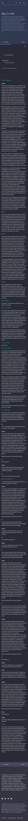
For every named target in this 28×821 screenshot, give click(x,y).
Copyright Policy (11, 818)
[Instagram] (5, 798)
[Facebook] (2, 798)
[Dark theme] (16, 2)
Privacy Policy (20, 818)
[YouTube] (11, 798)
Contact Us (4, 818)
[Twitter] (8, 798)
